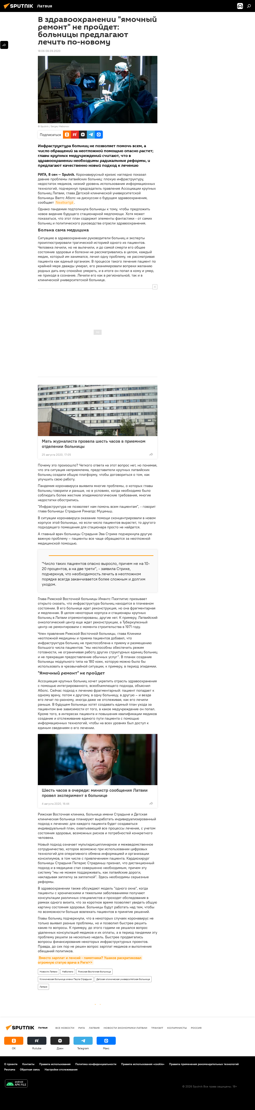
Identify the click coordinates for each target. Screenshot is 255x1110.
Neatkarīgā (64, 202)
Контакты (28, 1064)
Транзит (157, 1028)
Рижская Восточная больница (94, 971)
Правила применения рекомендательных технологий (204, 1064)
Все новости (64, 1028)
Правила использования (55, 1064)
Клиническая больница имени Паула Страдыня (66, 979)
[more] (151, 454)
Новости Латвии (48, 971)
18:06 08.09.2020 (49, 51)
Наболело (67, 971)
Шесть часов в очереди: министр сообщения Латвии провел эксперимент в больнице (95, 793)
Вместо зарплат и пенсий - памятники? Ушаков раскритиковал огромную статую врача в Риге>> (90, 960)
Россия (196, 1028)
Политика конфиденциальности (95, 1064)
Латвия (43, 986)
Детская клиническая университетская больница (123, 979)
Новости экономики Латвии (125, 1028)
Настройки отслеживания (61, 1069)
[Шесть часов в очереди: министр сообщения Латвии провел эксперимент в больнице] (97, 759)
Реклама (9, 1069)
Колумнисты (177, 1028)
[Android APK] (16, 1083)
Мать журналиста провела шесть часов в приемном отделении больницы (93, 443)
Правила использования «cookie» (142, 1064)
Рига (81, 1028)
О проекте (11, 1064)
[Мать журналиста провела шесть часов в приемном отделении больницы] (97, 410)
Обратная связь (30, 1069)
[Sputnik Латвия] (19, 9)
